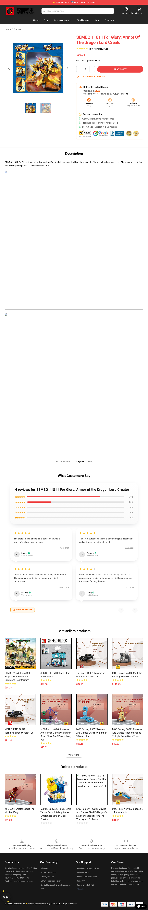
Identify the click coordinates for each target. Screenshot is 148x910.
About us (44, 868)
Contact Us (81, 881)
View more (74, 755)
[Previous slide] (9, 68)
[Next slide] (67, 68)
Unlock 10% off (5, 897)
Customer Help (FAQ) (85, 885)
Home (8, 29)
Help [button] (143, 906)
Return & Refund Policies (87, 877)
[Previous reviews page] (121, 610)
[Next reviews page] (135, 610)
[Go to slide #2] (46, 108)
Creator (17, 29)
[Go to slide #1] (31, 108)
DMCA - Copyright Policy (51, 881)
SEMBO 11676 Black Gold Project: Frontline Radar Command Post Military (18, 676)
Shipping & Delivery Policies (88, 868)
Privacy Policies (47, 877)
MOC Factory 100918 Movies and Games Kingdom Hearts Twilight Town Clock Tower (127, 733)
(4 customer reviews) (98, 49)
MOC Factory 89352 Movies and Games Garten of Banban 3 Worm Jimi (91, 733)
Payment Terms (83, 872)
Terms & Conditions (49, 872)
